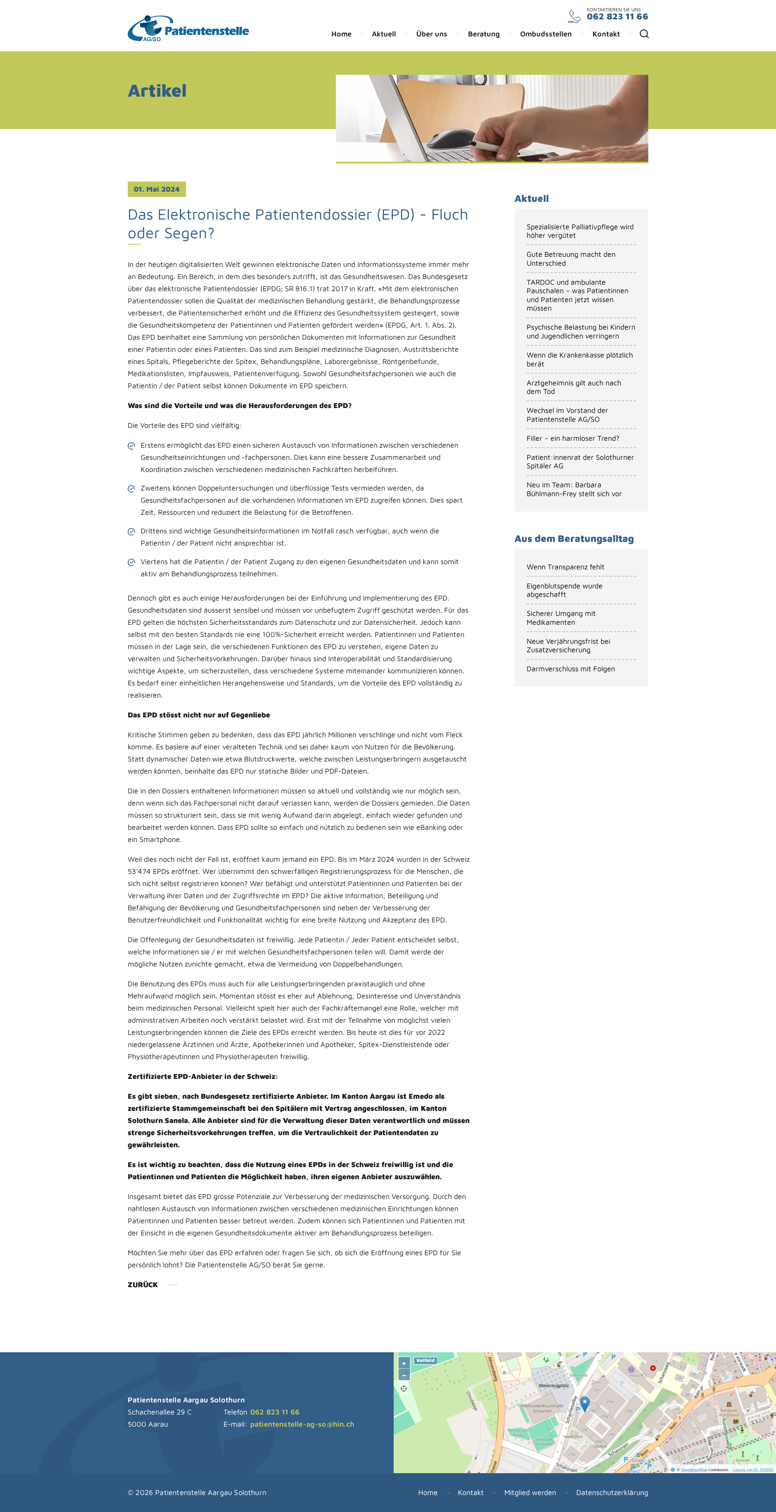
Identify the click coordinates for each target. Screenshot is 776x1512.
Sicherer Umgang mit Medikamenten (561, 617)
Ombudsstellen (546, 34)
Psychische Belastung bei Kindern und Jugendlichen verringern (581, 331)
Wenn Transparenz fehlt (566, 567)
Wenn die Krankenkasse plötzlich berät (580, 359)
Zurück (143, 1284)
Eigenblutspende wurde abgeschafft (565, 590)
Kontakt (606, 34)
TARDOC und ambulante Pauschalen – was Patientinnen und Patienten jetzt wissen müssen (577, 295)
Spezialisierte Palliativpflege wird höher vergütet (580, 231)
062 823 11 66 (617, 16)
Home (341, 34)
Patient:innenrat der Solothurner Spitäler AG (580, 461)
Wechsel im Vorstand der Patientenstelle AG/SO (567, 414)
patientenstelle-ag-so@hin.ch (302, 1424)
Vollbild (425, 1360)
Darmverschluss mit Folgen (571, 668)
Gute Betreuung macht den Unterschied (571, 258)
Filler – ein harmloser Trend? (573, 438)
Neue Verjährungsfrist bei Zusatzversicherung (568, 645)
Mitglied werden (530, 1492)
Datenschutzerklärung (612, 1492)
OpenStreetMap (694, 1470)
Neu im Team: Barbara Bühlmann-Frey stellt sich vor (574, 489)
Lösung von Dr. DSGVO (753, 1470)
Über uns (431, 34)
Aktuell (384, 34)
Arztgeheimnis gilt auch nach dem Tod (574, 387)
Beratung (484, 34)
